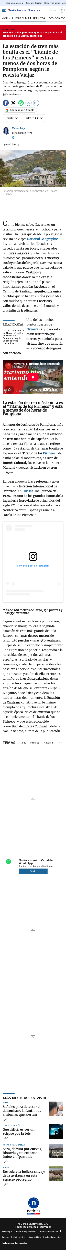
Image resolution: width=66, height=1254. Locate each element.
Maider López (19, 128)
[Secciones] (3, 10)
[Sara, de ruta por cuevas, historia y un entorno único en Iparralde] (56, 1151)
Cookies (5, 1237)
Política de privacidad (26, 1231)
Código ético (19, 1237)
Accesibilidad (35, 1237)
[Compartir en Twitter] (13, 103)
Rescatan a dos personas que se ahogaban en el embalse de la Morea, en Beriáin (32, 34)
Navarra (48, 742)
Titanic (22, 742)
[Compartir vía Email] (36, 103)
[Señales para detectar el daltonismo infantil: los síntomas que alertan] (56, 1109)
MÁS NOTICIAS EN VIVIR (24, 1097)
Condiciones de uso (49, 1231)
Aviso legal (7, 1231)
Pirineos (34, 742)
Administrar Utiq (53, 1237)
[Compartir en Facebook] (6, 103)
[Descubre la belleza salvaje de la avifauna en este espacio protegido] (56, 1173)
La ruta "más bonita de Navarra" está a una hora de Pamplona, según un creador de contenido (13, 337)
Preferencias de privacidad (14, 1243)
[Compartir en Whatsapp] (21, 103)
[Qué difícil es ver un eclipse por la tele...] (56, 1131)
